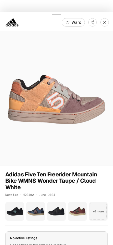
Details (11, 194)
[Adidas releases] (12, 22)
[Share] (92, 22)
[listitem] (14, 211)
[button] (56, 98)
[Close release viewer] (104, 22)
